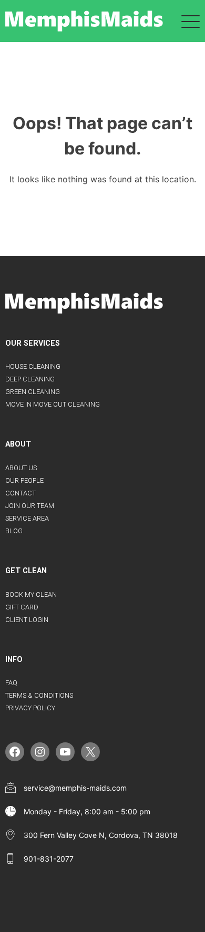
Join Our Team (29, 506)
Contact (20, 493)
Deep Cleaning (30, 379)
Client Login (26, 620)
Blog (14, 531)
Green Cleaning (32, 392)
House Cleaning (32, 366)
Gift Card (21, 607)
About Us (21, 468)
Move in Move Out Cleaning (52, 404)
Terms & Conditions (39, 695)
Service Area (27, 518)
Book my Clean (31, 594)
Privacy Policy (30, 708)
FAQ (11, 683)
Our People (24, 480)
